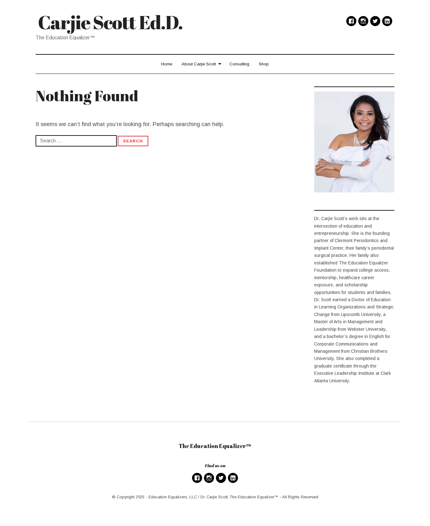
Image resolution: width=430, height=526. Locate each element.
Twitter (375, 21)
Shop (264, 64)
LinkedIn (387, 21)
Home (166, 64)
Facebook (351, 21)
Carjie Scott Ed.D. (110, 22)
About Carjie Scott (199, 64)
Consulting (239, 64)
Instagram (363, 21)
